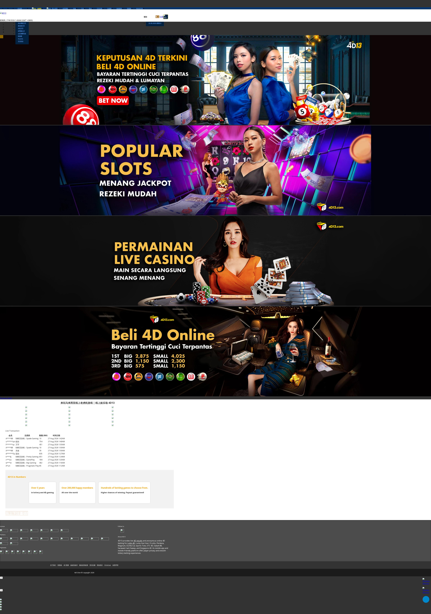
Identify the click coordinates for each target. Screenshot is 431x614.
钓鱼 (74, 8)
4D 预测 (66, 565)
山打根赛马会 (22, 33)
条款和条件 (74, 565)
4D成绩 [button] (19, 8)
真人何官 (54, 8)
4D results (138, 540)
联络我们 (100, 565)
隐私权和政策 (83, 565)
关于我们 (53, 565)
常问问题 (92, 565)
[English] (149, 17)
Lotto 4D (131, 543)
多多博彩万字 (22, 23)
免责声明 (115, 565)
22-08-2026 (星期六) (154, 23)
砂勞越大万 (21, 31)
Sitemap (107, 565)
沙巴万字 (20, 28)
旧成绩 (109, 8)
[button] (4, 398)
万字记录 (99, 8)
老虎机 (39, 8)
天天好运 (20, 41)
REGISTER (139, 8)
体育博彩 (65, 8)
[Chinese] (151, 17)
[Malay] (153, 17)
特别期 (20, 36)
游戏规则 (119, 8)
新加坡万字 (21, 26)
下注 (82, 8)
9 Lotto (20, 39)
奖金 (90, 8)
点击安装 (215, 612)
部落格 (129, 8)
